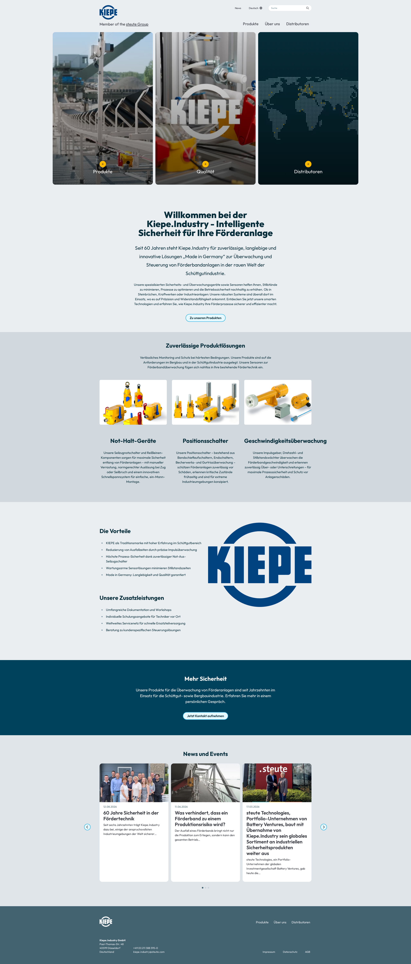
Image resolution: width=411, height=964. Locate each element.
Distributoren (297, 23)
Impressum (269, 951)
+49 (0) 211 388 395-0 (145, 948)
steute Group (137, 24)
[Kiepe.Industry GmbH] (108, 12)
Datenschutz (290, 951)
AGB (307, 951)
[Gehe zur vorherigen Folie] (87, 827)
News (238, 8)
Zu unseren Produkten (205, 318)
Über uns (272, 23)
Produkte (250, 23)
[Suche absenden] (307, 8)
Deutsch (253, 8)
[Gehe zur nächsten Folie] (323, 827)
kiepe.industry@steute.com (149, 951)
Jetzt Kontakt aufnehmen (205, 716)
